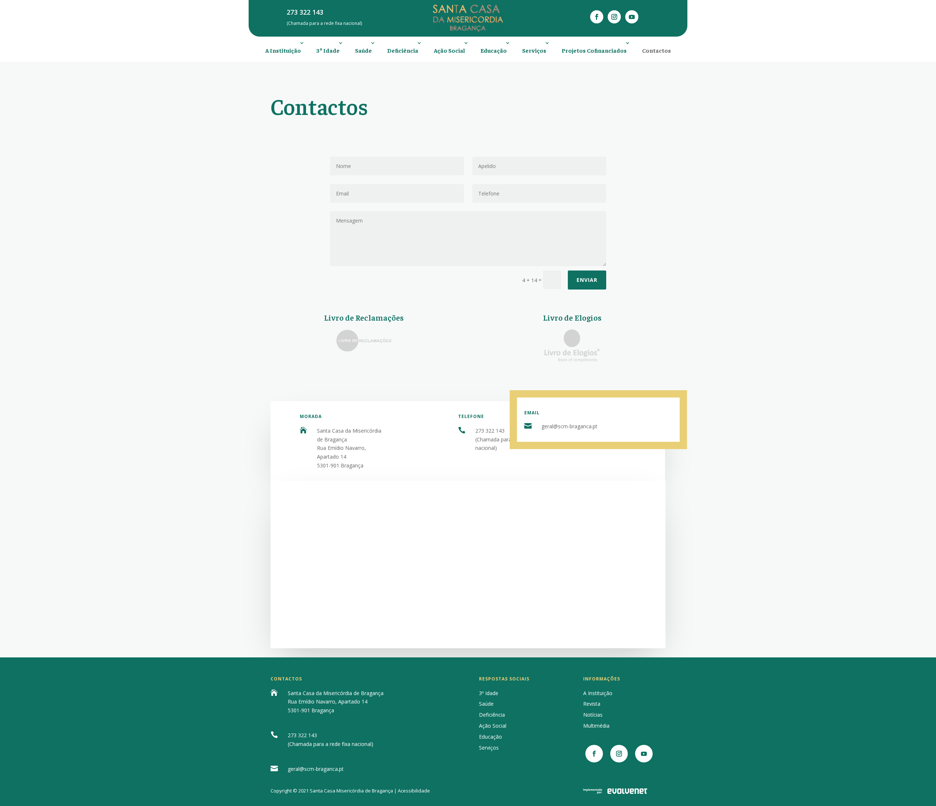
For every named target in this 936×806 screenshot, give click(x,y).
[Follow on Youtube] (631, 16)
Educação (493, 50)
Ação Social (449, 50)
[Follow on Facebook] (596, 16)
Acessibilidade (414, 790)
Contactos (656, 50)
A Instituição (283, 50)
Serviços (534, 50)
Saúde (363, 50)
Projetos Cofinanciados (594, 50)
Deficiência (402, 50)
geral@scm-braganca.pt (569, 426)
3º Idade (328, 50)
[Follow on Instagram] (614, 16)
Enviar (587, 279)
